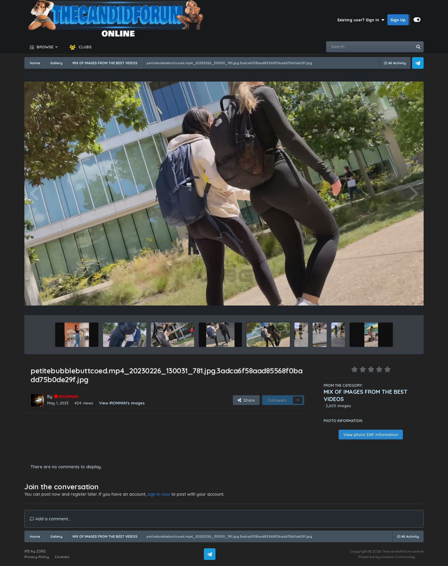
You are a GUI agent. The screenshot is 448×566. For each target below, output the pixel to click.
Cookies (62, 556)
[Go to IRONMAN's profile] (37, 400)
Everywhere (393, 46)
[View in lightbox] (224, 194)
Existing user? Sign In (359, 19)
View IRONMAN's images (122, 402)
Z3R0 (41, 551)
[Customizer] (417, 19)
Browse (44, 46)
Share (248, 400)
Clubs (84, 46)
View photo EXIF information (370, 434)
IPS (27, 551)
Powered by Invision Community (386, 556)
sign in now (159, 494)
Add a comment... (52, 519)
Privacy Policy (36, 556)
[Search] (418, 46)
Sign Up (398, 19)
